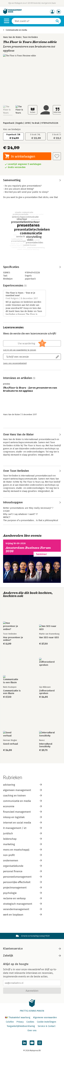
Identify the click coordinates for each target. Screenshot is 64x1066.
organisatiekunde (13, 865)
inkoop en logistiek (14, 817)
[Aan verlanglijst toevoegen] (57, 156)
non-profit (9, 855)
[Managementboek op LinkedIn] (24, 1042)
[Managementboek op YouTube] (32, 1042)
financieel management (17, 811)
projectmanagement (15, 887)
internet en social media (17, 822)
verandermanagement (16, 909)
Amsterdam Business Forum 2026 (28, 549)
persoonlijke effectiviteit (16, 882)
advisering (9, 784)
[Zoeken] (57, 21)
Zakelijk (8, 955)
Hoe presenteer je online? (13, 638)
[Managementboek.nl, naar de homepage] (12, 13)
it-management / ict (14, 828)
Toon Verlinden (30, 37)
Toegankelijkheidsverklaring (21, 1026)
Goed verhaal (10, 744)
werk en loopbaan (13, 914)
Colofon (10, 1022)
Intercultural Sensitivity (45, 745)
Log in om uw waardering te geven (19, 350)
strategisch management (17, 903)
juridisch (8, 833)
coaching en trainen (14, 795)
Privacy (20, 1022)
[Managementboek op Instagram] (39, 1042)
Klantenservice (13, 948)
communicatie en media (17, 801)
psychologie (10, 893)
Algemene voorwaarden (45, 1017)
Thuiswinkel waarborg (19, 1017)
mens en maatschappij (16, 849)
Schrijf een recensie (17, 356)
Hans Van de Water (12, 37)
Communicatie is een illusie (12, 692)
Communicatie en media (16, 30)
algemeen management (17, 790)
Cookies (30, 1022)
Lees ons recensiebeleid (15, 363)
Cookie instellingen (46, 1022)
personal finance (12, 871)
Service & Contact (46, 1026)
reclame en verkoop (14, 898)
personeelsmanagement (17, 876)
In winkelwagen (23, 156)
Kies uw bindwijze (12, 129)
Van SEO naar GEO (49, 637)
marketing (9, 844)
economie (8, 806)
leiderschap (9, 838)
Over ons (32, 1030)
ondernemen (10, 860)
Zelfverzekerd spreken (47, 692)
